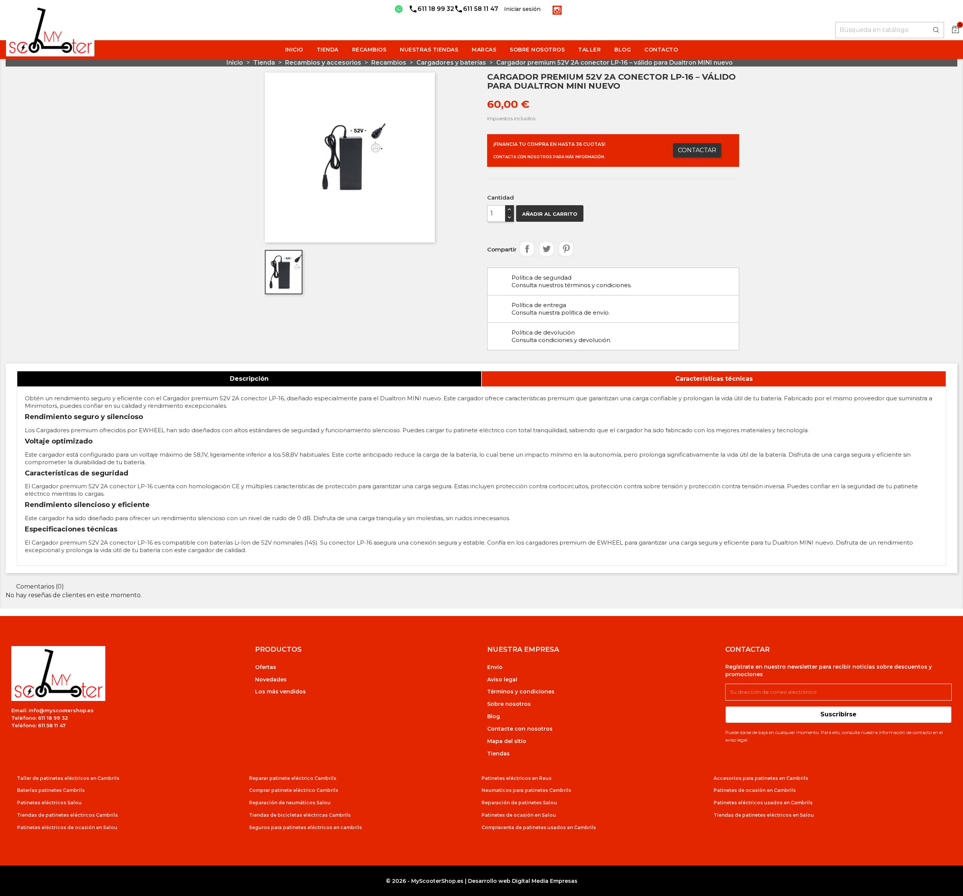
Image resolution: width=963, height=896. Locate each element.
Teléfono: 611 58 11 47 (38, 725)
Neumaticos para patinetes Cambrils (526, 790)
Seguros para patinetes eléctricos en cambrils (305, 827)
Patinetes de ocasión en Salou (519, 815)
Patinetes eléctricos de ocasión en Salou (67, 827)
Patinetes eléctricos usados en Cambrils (763, 802)
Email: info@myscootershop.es (52, 710)
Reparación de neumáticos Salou (290, 802)
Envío (495, 667)
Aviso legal (502, 679)
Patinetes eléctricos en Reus (516, 778)
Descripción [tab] (249, 378)
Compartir (527, 248)
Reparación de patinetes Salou (519, 802)
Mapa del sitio (506, 741)
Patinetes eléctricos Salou (49, 802)
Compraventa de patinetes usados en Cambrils (539, 827)
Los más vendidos (280, 691)
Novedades (271, 679)
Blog (493, 716)
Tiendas (498, 753)
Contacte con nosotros (520, 728)
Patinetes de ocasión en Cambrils (755, 790)
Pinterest (566, 248)
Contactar (697, 150)
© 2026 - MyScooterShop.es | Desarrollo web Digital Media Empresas (481, 881)
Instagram (557, 10)
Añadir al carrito (549, 214)
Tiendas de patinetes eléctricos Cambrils (67, 815)
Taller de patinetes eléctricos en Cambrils (68, 778)
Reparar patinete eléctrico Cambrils (292, 778)
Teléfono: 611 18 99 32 (39, 718)
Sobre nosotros (509, 704)
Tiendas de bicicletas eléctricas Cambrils (300, 815)
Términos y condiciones (520, 691)
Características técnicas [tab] (714, 378)
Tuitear (546, 248)
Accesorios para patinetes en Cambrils (761, 778)
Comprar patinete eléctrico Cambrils (293, 790)
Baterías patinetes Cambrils (51, 790)
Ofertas (265, 667)
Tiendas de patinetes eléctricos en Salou (764, 815)
